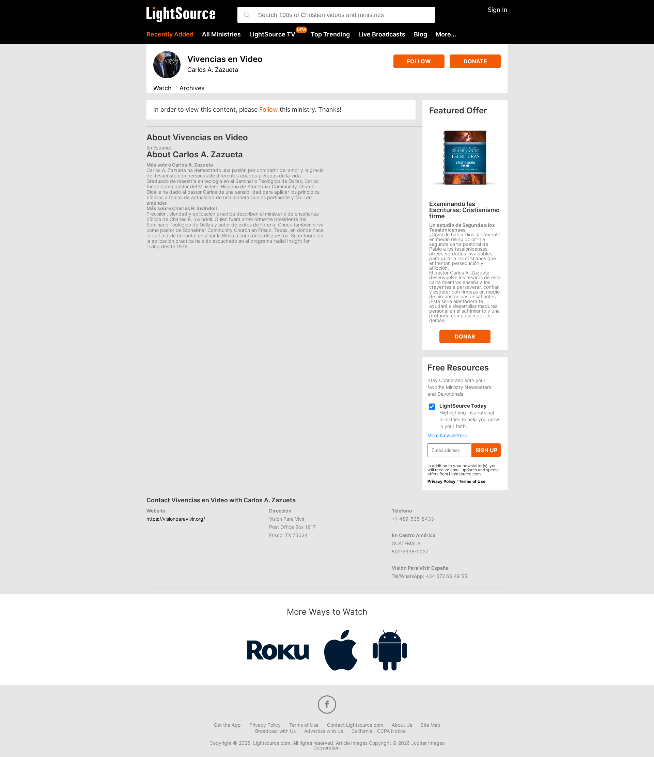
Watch (162, 88)
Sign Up (486, 450)
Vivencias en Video (225, 59)
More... (446, 34)
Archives (192, 88)
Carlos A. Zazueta (212, 69)
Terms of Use (472, 481)
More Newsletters (447, 435)
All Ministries (221, 34)
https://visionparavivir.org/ (175, 519)
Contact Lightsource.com (355, 725)
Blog (420, 34)
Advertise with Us (323, 731)
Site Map (430, 725)
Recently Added (169, 34)
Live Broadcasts (381, 34)
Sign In (498, 9)
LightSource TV (272, 34)
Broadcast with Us (275, 731)
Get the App (227, 725)
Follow (419, 61)
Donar (465, 336)
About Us (402, 725)
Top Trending (330, 34)
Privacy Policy (441, 481)
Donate (475, 61)
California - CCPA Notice (379, 731)
